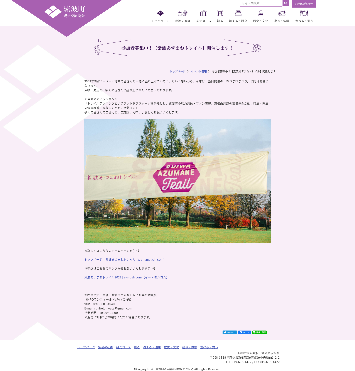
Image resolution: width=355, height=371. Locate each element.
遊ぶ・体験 (281, 21)
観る (220, 21)
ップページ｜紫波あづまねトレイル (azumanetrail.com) (126, 259)
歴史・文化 (260, 21)
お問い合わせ (304, 3)
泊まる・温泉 (238, 21)
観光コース (203, 21)
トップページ (160, 21)
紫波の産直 (182, 21)
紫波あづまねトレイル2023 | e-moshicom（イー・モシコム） (126, 277)
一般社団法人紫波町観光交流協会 (64, 11)
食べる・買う (304, 21)
